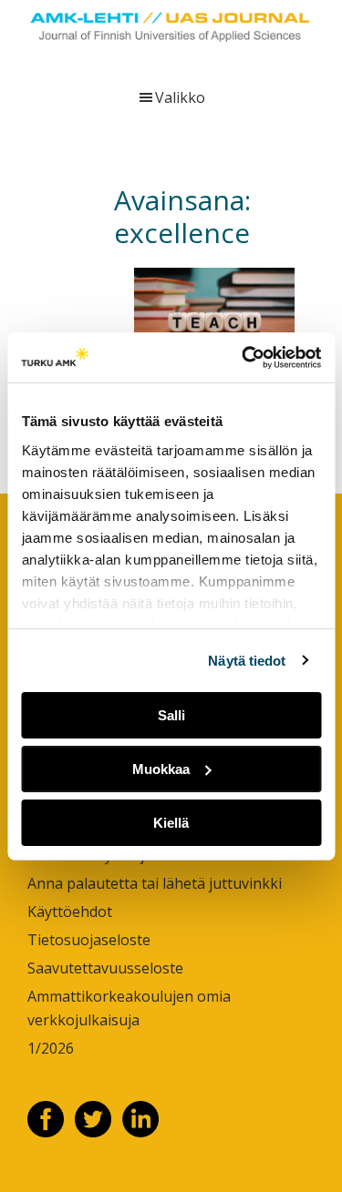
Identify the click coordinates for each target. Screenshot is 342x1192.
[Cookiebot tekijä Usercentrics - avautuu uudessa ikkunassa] (243, 357)
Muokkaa (161, 769)
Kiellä (171, 822)
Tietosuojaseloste (88, 940)
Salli (171, 715)
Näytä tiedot (246, 659)
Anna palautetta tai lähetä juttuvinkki (154, 883)
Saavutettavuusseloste (105, 968)
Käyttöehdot (69, 912)
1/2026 (50, 1048)
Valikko (180, 97)
